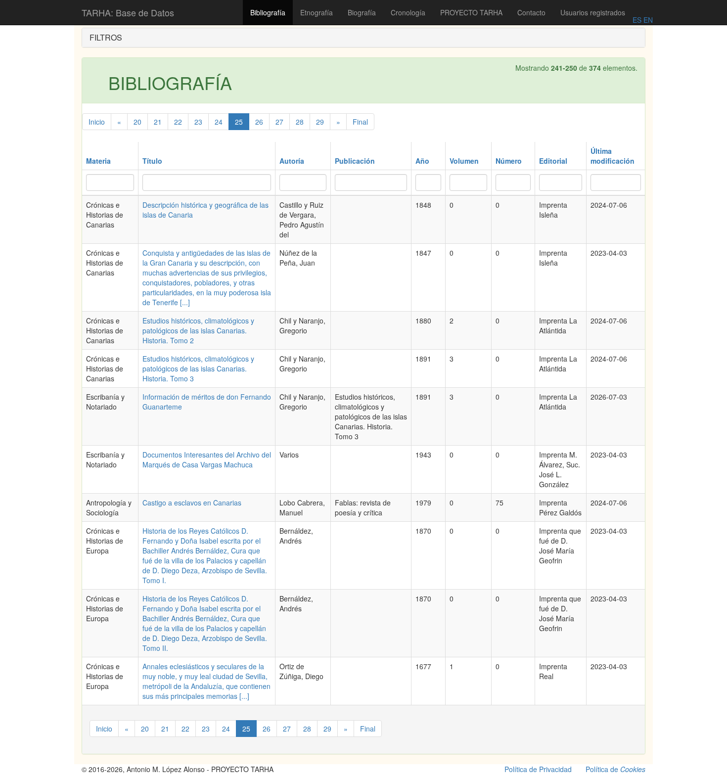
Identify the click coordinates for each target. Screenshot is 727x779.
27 (279, 122)
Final (360, 122)
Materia (98, 161)
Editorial (553, 161)
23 (198, 122)
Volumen (464, 161)
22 (178, 122)
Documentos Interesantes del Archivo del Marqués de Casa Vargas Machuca (206, 459)
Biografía (362, 12)
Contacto (531, 12)
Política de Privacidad (538, 769)
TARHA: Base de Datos (128, 12)
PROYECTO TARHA (471, 12)
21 (158, 122)
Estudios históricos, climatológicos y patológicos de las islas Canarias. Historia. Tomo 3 (198, 368)
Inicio (97, 122)
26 (259, 122)
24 (219, 122)
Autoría (291, 161)
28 (300, 122)
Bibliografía (267, 12)
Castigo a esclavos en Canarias (191, 502)
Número (509, 161)
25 (239, 122)
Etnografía (316, 12)
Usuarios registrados (592, 12)
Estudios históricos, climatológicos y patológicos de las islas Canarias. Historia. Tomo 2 (198, 330)
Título (152, 161)
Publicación (355, 161)
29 (320, 122)
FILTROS (106, 37)
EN (647, 20)
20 (137, 122)
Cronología (408, 12)
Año (422, 161)
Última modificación (613, 156)
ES (637, 20)
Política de (615, 769)
